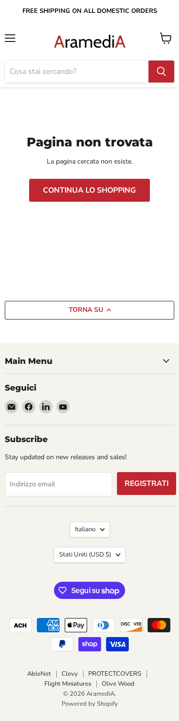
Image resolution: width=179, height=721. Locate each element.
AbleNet (39, 674)
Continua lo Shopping (89, 190)
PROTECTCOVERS (114, 674)
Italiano (85, 529)
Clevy (70, 674)
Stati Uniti (85, 554)
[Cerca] (161, 71)
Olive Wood (118, 684)
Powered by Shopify (90, 704)
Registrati (146, 483)
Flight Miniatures (67, 684)
